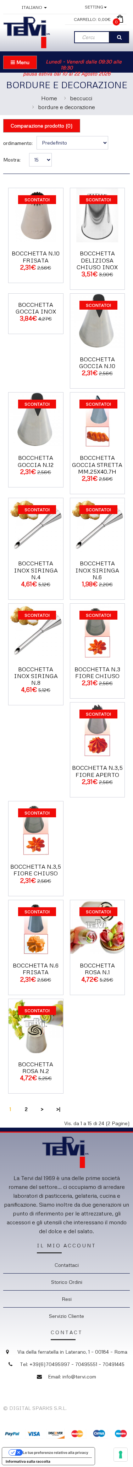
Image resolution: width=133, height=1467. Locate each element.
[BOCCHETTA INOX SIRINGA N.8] (36, 630)
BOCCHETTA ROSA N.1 (97, 969)
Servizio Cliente (66, 1316)
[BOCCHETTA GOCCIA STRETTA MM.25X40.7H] (97, 419)
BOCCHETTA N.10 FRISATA (36, 257)
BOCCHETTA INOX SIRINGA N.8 (36, 676)
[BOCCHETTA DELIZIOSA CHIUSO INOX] (97, 214)
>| (58, 1109)
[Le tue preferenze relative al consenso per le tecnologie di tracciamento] (120, 1454)
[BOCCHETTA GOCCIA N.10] (97, 320)
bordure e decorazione (66, 107)
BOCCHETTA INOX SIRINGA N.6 (97, 570)
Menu (22, 62)
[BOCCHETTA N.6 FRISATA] (36, 927)
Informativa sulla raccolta (28, 1461)
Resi (67, 1299)
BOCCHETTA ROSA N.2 (35, 1067)
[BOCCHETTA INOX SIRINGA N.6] (97, 524)
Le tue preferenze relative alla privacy (55, 1452)
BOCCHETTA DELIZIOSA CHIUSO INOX (97, 260)
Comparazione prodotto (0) (42, 126)
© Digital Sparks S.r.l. (35, 1408)
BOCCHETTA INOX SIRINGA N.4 (36, 570)
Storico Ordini (66, 1282)
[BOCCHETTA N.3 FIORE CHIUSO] (97, 630)
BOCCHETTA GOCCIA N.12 (36, 461)
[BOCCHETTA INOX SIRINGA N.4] (36, 524)
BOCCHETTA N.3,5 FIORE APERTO (97, 771)
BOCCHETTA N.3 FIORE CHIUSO (97, 672)
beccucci (81, 98)
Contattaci (67, 1265)
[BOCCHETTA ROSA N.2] (36, 1025)
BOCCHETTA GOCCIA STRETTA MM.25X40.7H (97, 464)
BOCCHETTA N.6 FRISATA (36, 969)
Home (49, 98)
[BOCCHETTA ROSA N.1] (97, 927)
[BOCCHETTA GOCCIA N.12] (36, 419)
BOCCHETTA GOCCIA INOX (36, 308)
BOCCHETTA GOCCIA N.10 (97, 362)
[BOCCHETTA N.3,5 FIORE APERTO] (97, 729)
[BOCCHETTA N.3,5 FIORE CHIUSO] (36, 828)
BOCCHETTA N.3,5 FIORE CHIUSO (35, 870)
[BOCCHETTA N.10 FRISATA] (36, 214)
